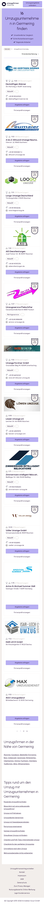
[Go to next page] (27, 731)
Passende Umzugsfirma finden (15, 802)
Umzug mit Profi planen (12, 813)
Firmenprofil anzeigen (22, 110)
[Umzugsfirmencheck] (10, 4)
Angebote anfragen (22, 105)
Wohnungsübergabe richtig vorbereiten (18, 853)
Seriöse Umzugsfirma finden (14, 831)
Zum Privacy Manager (22, 886)
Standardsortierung (29, 54)
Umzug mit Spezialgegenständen (16, 822)
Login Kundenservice (22, 893)
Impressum (22, 876)
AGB (22, 879)
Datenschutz (22, 883)
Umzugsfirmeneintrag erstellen (22, 869)
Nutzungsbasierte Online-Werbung (22, 890)
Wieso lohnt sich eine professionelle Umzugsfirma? (17, 807)
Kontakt (22, 872)
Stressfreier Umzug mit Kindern (15, 835)
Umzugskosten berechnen (13, 818)
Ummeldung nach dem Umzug (15, 849)
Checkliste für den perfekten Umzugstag (19, 844)
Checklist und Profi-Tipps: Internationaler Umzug (21, 840)
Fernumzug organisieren (13, 826)
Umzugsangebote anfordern (32, 4)
